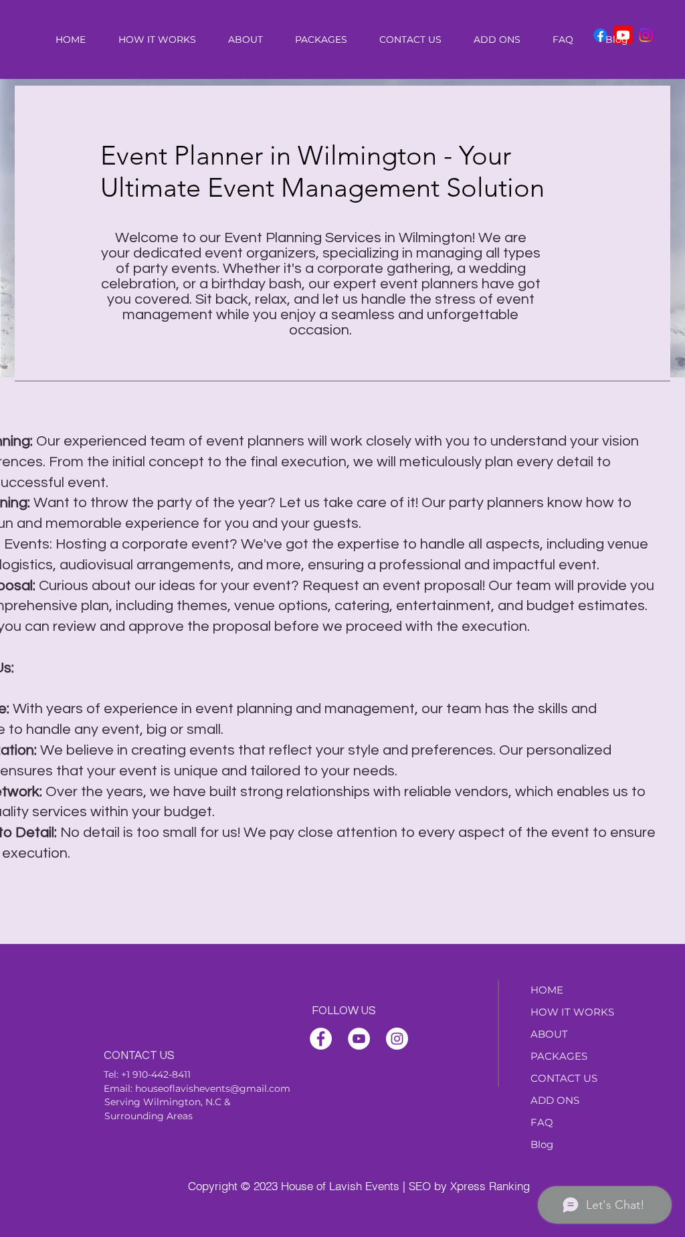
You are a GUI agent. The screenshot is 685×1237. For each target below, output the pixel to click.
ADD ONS (554, 1100)
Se (110, 1102)
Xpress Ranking (490, 1186)
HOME (546, 989)
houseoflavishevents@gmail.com (212, 1088)
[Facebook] (321, 1039)
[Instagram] (646, 35)
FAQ (541, 1122)
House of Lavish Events (340, 1186)
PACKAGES (558, 1056)
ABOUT (549, 1034)
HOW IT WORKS (572, 1012)
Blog (541, 1144)
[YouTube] (359, 1039)
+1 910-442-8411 (156, 1074)
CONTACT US (563, 1078)
